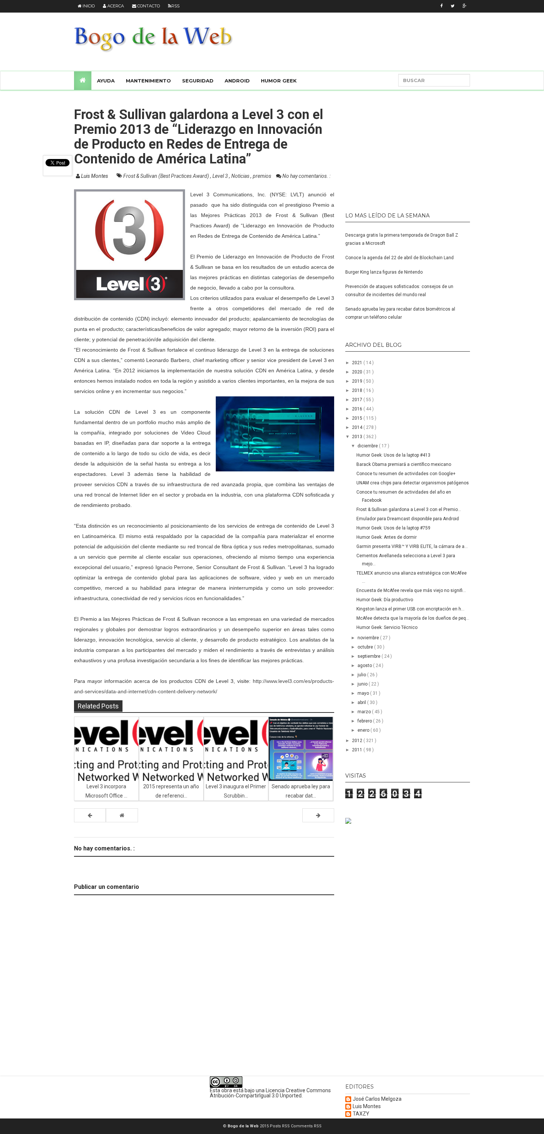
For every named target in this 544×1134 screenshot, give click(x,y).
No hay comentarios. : (306, 176)
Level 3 (220, 176)
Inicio (88, 6)
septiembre (369, 656)
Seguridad (198, 81)
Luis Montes (367, 1106)
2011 (357, 749)
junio (363, 684)
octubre (365, 647)
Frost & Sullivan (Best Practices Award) (166, 176)
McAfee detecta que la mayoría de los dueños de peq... (412, 618)
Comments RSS (306, 1126)
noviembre (368, 637)
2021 (357, 362)
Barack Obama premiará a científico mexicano (403, 464)
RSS (175, 6)
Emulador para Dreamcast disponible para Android (407, 518)
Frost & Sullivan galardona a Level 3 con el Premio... (408, 509)
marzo (364, 711)
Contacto (148, 6)
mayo (363, 693)
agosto (365, 665)
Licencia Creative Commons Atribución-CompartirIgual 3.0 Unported (270, 1093)
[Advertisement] (391, 148)
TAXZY (361, 1114)
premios (262, 176)
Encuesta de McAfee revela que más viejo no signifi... (411, 590)
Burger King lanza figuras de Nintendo (384, 272)
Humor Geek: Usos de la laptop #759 (393, 528)
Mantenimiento (148, 81)
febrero (365, 721)
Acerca (115, 6)
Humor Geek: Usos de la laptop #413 (393, 455)
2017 (357, 399)
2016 (357, 409)
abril (362, 702)
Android (237, 81)
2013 (357, 436)
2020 (357, 372)
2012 (357, 740)
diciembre (368, 445)
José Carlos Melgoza (377, 1099)
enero (363, 730)
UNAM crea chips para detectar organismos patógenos (412, 482)
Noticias (241, 176)
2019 (357, 381)
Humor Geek (279, 81)
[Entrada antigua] (318, 815)
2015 (357, 418)
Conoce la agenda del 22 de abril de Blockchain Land (399, 257)
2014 (357, 427)
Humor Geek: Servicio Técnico (386, 627)
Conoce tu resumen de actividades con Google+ (406, 473)
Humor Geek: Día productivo (384, 599)
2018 (357, 390)
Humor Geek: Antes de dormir (386, 537)
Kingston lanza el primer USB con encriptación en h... (410, 609)
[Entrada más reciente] (90, 815)
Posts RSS (280, 1126)
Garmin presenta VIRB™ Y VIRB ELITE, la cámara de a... (412, 546)
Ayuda (106, 81)
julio (362, 674)
